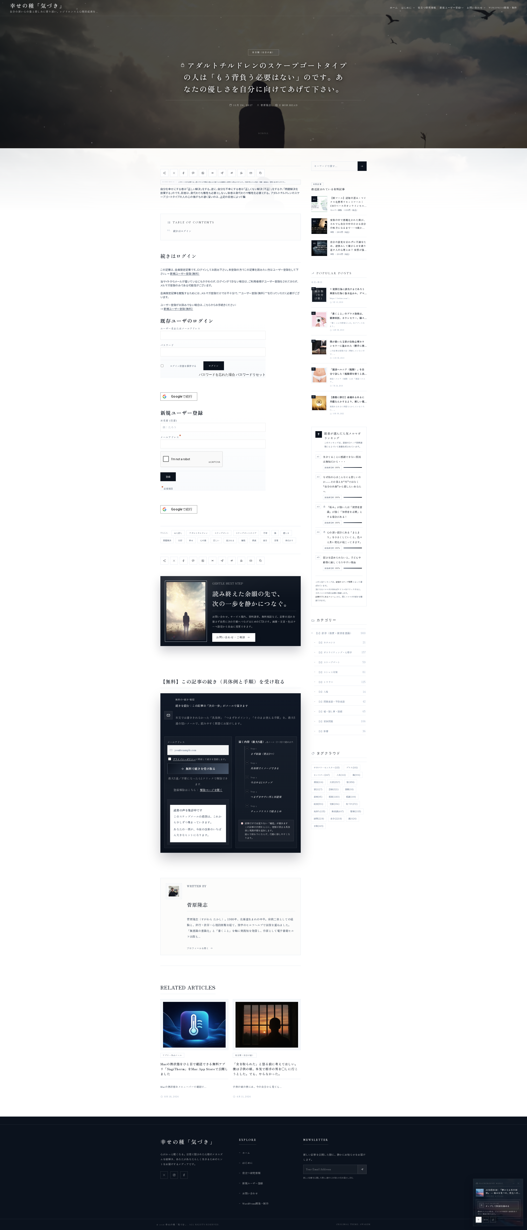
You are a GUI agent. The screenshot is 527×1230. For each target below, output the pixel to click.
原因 (318, 782)
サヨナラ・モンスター (327, 767)
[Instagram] (174, 1175)
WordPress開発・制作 (503, 7)
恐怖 (333, 789)
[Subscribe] (362, 1169)
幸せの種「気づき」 (188, 1141)
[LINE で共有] (193, 173)
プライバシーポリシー (184, 759)
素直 (254, 540)
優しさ (286, 532)
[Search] (362, 166)
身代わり (289, 540)
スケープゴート (222, 532)
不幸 (265, 532)
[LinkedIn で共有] (203, 173)
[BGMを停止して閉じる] (518, 1183)
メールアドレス (170, 437)
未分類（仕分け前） (263, 52)
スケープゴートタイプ (246, 532)
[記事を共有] (164, 173)
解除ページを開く (211, 790)
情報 (349, 789)
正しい (216, 540)
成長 (318, 803)
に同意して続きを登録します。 (200, 759)
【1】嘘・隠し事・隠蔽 (329, 711)
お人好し (178, 532)
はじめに (406, 7)
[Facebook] (184, 1175)
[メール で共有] (251, 173)
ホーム (394, 7)
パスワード (167, 345)
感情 (334, 796)
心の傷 (203, 540)
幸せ (191, 540)
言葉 (276, 540)
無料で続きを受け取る (200, 769)
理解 (355, 811)
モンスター (322, 774)
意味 (318, 796)
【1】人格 (322, 691)
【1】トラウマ (325, 682)
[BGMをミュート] (486, 1220)
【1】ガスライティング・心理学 (334, 652)
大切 (180, 540)
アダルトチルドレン (198, 532)
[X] (164, 1175)
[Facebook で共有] (184, 173)
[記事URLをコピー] (260, 173)
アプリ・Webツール (172, 1055)
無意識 (338, 811)
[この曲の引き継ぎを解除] (493, 1220)
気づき (352, 803)
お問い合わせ (475, 7)
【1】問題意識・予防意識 (331, 701)
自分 (265, 540)
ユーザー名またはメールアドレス (180, 328)
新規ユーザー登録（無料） (184, 273)
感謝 (351, 796)
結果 (319, 818)
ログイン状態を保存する (183, 366)
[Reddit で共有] (232, 173)
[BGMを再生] (479, 1220)
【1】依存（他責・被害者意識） (333, 633)
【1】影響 (322, 731)
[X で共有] (174, 173)
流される (230, 540)
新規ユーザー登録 (450, 7)
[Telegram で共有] (222, 173)
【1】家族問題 (325, 721)
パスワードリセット (251, 374)
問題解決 (167, 540)
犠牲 (243, 540)
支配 (334, 803)
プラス (352, 767)
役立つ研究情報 (427, 7)
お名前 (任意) (168, 420)
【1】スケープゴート (328, 662)
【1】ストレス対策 (327, 672)
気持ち (319, 811)
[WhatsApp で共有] (241, 173)
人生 (341, 774)
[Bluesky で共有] (212, 173)
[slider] (508, 1218)
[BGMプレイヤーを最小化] (513, 1183)
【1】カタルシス (326, 642)
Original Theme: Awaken (353, 1224)
